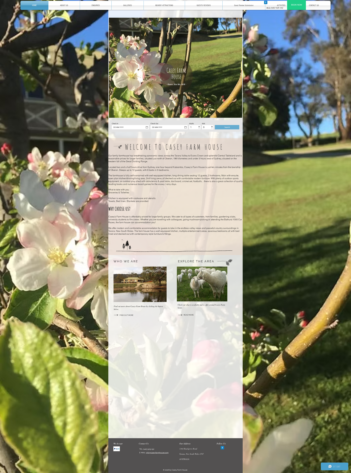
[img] (116, 449)
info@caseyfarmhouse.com (157, 453)
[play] (238, 113)
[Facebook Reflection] (265, 2)
